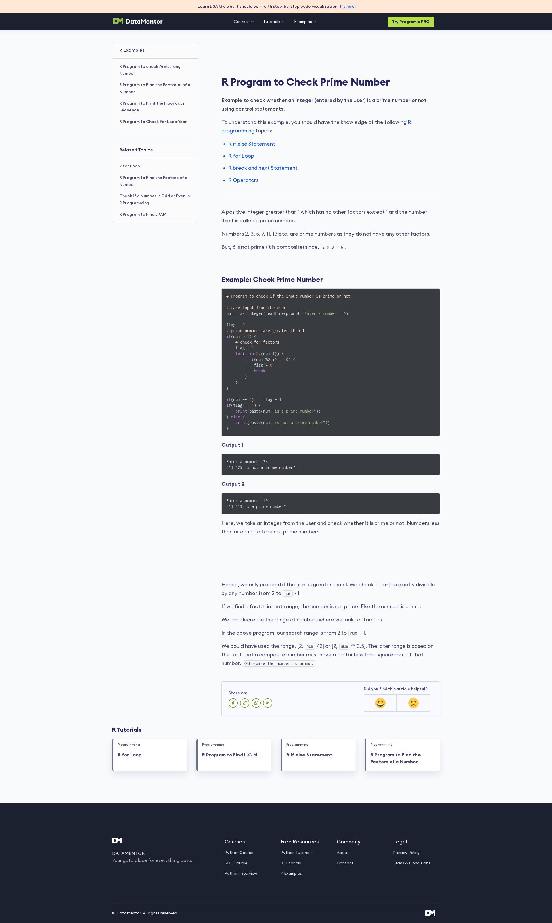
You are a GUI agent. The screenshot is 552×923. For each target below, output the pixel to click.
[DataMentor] (138, 21)
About (343, 853)
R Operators (243, 180)
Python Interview (241, 874)
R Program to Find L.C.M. (143, 215)
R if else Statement (251, 144)
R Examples (291, 874)
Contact (345, 863)
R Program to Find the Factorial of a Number (154, 88)
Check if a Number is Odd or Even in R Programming (154, 199)
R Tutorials (291, 863)
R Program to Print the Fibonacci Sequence (151, 106)
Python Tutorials (297, 853)
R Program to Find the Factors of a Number (153, 181)
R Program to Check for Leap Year (153, 122)
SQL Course (236, 863)
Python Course (239, 853)
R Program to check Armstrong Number (150, 70)
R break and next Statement (263, 168)
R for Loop (129, 166)
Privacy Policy (406, 853)
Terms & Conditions (411, 863)
